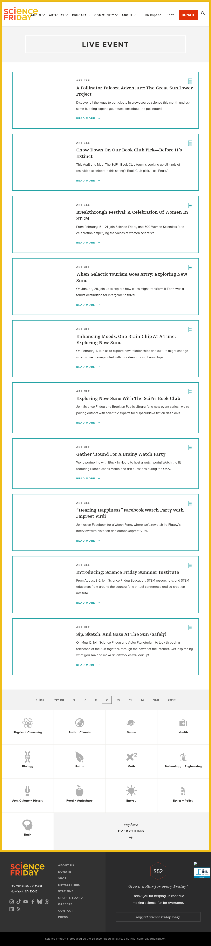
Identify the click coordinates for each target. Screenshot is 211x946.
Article (83, 80)
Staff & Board (70, 897)
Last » (172, 699)
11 (130, 699)
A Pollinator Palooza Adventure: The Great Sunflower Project (134, 91)
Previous (58, 699)
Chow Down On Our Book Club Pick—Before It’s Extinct (129, 153)
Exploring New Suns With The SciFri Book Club (128, 398)
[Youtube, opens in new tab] (25, 901)
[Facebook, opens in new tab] (32, 901)
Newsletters (69, 884)
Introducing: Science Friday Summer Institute (127, 572)
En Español (154, 15)
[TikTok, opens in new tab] (18, 901)
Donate (188, 15)
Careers (65, 904)
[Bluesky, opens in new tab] (39, 901)
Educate (79, 15)
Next (156, 699)
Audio (36, 15)
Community (104, 15)
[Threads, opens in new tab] (46, 901)
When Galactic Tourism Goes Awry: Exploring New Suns (131, 277)
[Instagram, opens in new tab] (11, 901)
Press (63, 917)
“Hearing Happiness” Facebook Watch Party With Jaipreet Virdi (130, 513)
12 (142, 699)
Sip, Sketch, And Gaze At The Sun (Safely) (121, 634)
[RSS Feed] (18, 908)
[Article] (190, 80)
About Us (66, 865)
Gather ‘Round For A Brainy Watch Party (120, 454)
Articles (56, 15)
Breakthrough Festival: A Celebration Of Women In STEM (132, 215)
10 (118, 699)
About (127, 15)
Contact (65, 910)
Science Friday (21, 14)
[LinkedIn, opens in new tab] (11, 908)
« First (39, 699)
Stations (65, 891)
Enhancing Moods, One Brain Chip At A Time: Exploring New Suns (126, 339)
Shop (171, 15)
